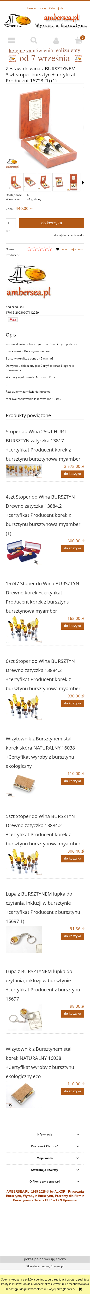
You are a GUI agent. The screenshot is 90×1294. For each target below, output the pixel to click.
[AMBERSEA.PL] (29, 281)
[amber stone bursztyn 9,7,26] (45, 55)
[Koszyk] (78, 40)
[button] (11, 40)
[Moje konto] (56, 40)
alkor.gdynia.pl (36, 1247)
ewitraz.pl (51, 1247)
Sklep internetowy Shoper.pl (45, 1266)
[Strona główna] (45, 20)
